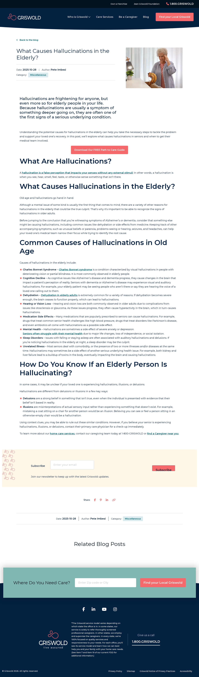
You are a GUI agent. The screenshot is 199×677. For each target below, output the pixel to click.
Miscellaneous (38, 75)
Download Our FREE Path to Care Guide (99, 149)
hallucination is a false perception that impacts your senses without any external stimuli (77, 172)
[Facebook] (83, 609)
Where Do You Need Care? (41, 582)
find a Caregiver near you (163, 433)
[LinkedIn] (93, 609)
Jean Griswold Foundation (146, 4)
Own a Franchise (119, 4)
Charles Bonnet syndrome (75, 269)
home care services (62, 433)
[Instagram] (115, 609)
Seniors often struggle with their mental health (53, 333)
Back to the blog (28, 40)
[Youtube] (104, 609)
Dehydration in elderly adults (59, 295)
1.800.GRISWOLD (181, 3)
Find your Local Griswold (174, 16)
